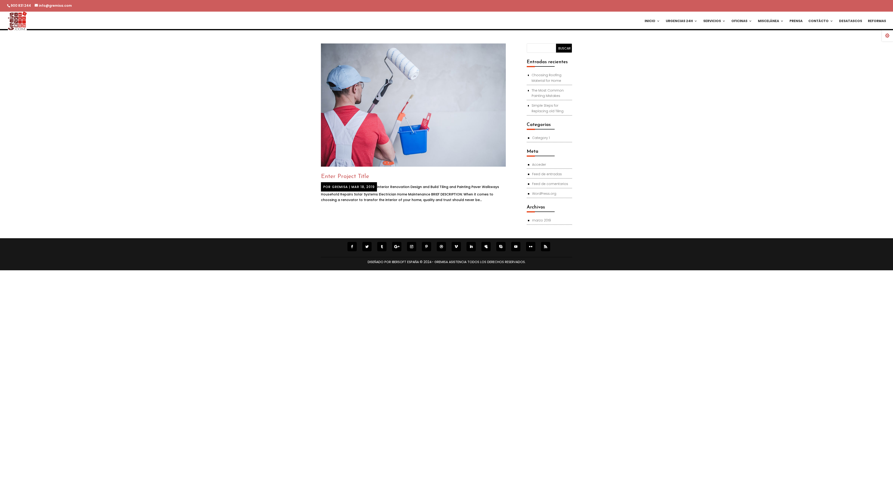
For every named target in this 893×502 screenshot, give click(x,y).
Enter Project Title (345, 176)
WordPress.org (544, 193)
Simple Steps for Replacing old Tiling (547, 108)
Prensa (796, 21)
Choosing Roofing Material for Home (546, 78)
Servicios (712, 21)
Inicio (650, 21)
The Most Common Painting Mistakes (548, 93)
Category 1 (541, 137)
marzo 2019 (541, 220)
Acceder (539, 164)
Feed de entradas (547, 174)
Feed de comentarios (550, 184)
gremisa (340, 187)
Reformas (877, 21)
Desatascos (850, 21)
